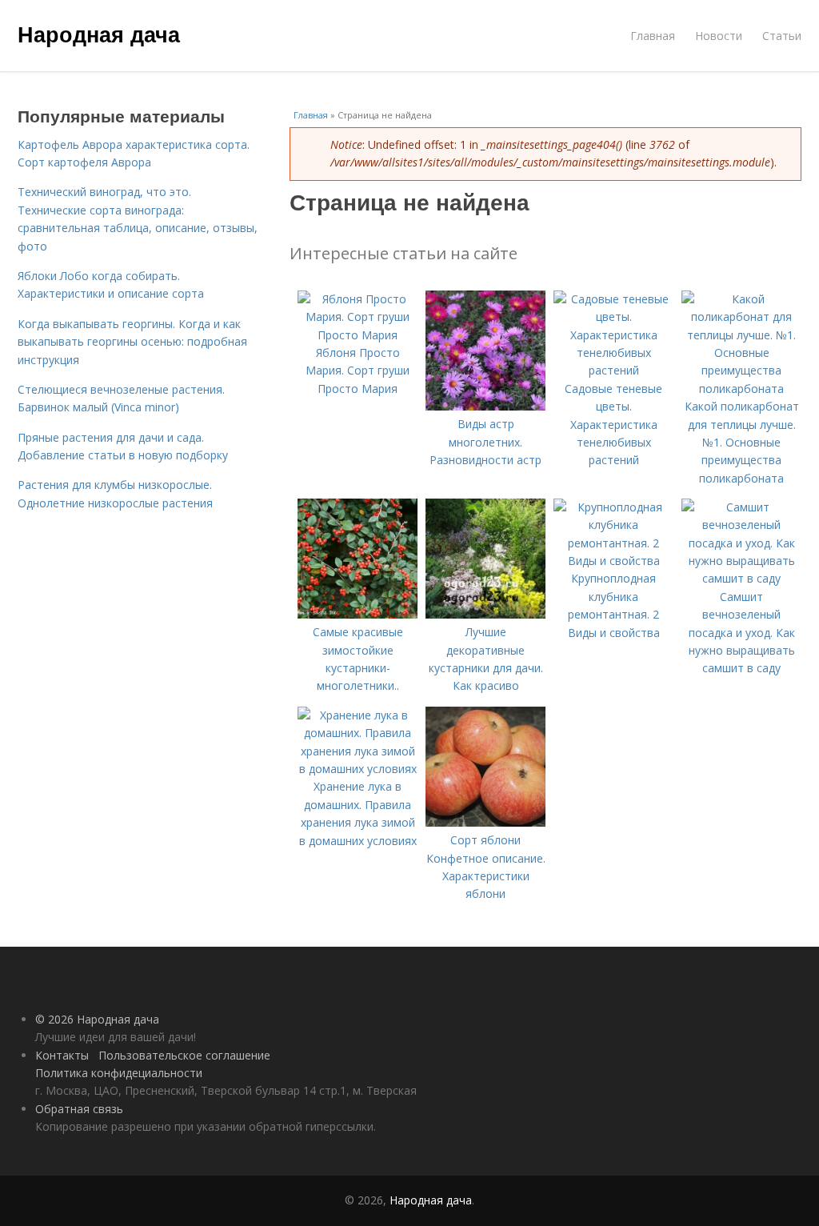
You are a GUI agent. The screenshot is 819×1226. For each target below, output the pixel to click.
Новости (718, 35)
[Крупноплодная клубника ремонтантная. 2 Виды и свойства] (613, 560)
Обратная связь (79, 1108)
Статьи (781, 35)
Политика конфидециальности (118, 1072)
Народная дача (99, 33)
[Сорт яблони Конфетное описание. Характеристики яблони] (485, 822)
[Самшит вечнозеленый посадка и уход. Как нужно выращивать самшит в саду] (741, 578)
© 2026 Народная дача (97, 1019)
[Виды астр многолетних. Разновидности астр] (485, 406)
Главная (652, 35)
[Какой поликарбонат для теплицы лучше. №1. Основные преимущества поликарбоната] (741, 388)
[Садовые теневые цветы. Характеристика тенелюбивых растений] (613, 370)
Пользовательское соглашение (184, 1055)
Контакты (62, 1055)
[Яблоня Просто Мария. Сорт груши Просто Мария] (357, 335)
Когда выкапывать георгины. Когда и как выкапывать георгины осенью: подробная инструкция (132, 341)
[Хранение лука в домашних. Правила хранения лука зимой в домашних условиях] (357, 768)
